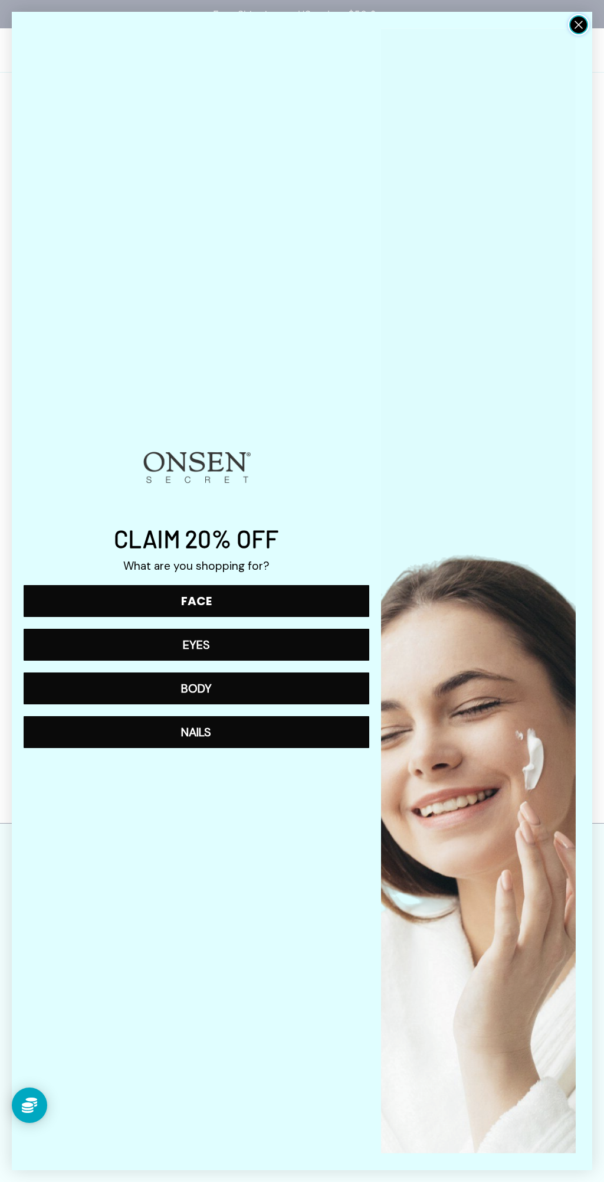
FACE (196, 601)
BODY (196, 688)
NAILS (196, 732)
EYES (196, 644)
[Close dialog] (578, 25)
